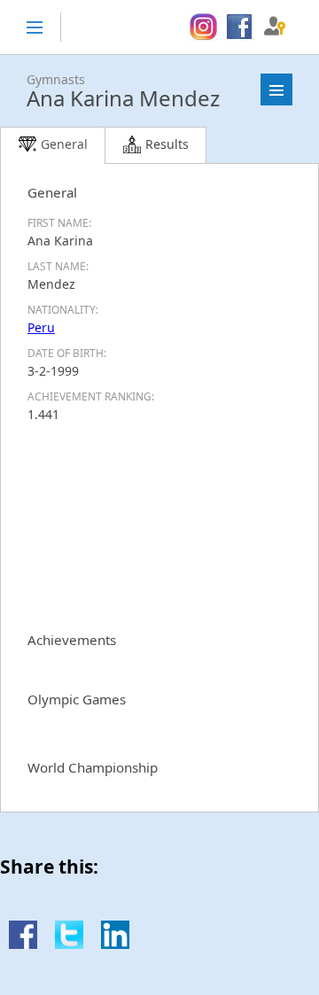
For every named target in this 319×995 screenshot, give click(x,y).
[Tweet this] (69, 944)
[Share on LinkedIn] (115, 944)
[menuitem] (203, 27)
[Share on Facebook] (23, 944)
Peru (41, 327)
